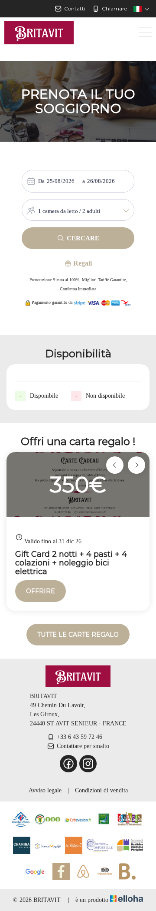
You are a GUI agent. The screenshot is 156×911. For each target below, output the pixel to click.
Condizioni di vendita (101, 790)
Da (41, 181)
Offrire (40, 591)
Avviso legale (45, 790)
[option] (78, 531)
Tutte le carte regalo (78, 634)
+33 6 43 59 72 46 (79, 737)
